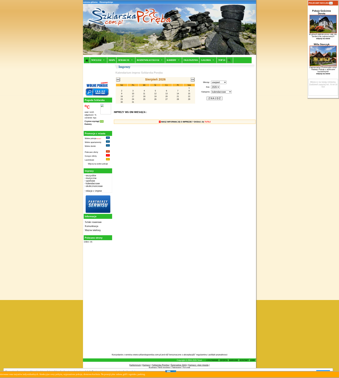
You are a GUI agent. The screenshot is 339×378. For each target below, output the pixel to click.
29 (189, 99)
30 (122, 102)
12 (155, 93)
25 (144, 99)
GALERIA (206, 60)
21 (178, 96)
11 (144, 93)
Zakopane (176, 367)
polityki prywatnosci (218, 354)
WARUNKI (233, 360)
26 (155, 99)
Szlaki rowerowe (93, 222)
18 (144, 96)
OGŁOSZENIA (191, 60)
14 (178, 93)
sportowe (90, 180)
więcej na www (323, 38)
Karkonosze (135, 365)
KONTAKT (244, 360)
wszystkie (91, 175)
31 (133, 102)
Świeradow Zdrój (179, 365)
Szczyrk (186, 367)
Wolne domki (90, 146)
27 (166, 99)
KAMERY (171, 60)
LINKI (252, 360)
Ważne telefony (93, 230)
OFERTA (223, 360)
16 (122, 96)
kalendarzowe (93, 183)
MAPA (112, 60)
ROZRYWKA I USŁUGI (148, 60)
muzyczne (91, 178)
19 (155, 96)
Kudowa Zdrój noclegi (159, 367)
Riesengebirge (106, 2)
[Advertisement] (97, 300)
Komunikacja (91, 226)
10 (133, 93)
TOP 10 (221, 60)
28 (178, 99)
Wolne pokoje (90, 138)
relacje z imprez (94, 191)
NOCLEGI (96, 60)
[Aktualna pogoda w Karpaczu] (105, 114)
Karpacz (146, 365)
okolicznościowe (94, 186)
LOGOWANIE (212, 360)
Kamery (88, 124)
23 (122, 99)
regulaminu (201, 354)
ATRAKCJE (123, 60)
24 (133, 99)
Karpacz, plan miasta (198, 365)
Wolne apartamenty (93, 142)
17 (133, 96)
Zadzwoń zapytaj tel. (322, 83)
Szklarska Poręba (160, 365)
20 (166, 96)
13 (166, 93)
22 (189, 96)
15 (189, 93)
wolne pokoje (102, 164)
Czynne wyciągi (92, 121)
